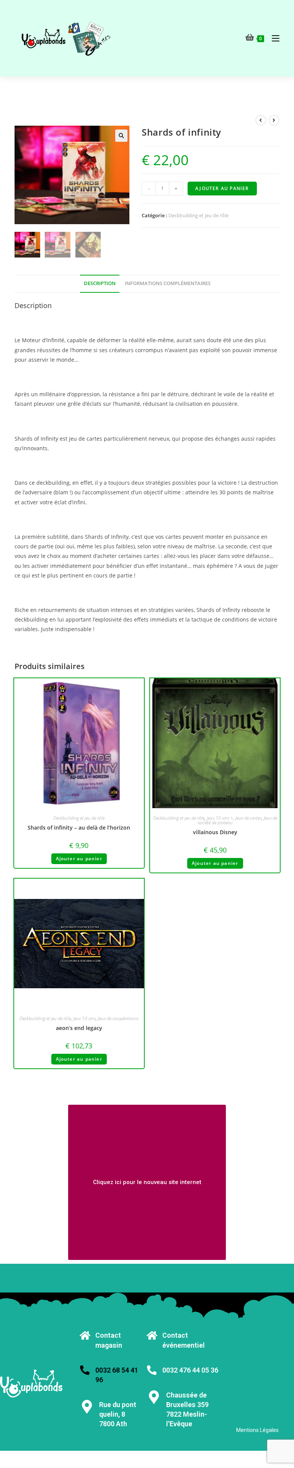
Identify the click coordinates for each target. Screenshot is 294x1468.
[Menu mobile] (272, 38)
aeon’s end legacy (79, 1028)
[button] (121, 136)
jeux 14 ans (84, 1018)
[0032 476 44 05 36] (152, 1370)
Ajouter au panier (222, 188)
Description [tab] (100, 283)
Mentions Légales (257, 1430)
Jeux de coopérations (118, 1018)
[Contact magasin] (85, 1335)
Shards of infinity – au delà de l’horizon (79, 827)
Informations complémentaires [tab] (168, 283)
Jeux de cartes (248, 818)
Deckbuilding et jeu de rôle (198, 215)
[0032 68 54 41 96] (85, 1370)
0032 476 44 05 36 (190, 1370)
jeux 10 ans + (220, 818)
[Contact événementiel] (152, 1335)
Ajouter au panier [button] (79, 858)
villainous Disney (215, 832)
